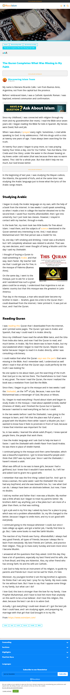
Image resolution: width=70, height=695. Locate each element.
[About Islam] (9, 5)
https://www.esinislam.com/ (22, 617)
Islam (5, 626)
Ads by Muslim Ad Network (35, 1)
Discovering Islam (16, 45)
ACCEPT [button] (16, 691)
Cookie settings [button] (7, 691)
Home (6, 45)
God (12, 626)
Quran (25, 626)
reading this (14, 325)
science (44, 228)
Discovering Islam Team (21, 79)
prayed (26, 132)
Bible (39, 626)
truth (18, 626)
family (32, 626)
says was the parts (47, 358)
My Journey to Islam (30, 45)
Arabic (24, 257)
